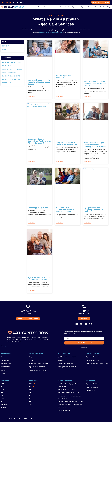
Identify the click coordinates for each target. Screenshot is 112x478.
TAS (2, 398)
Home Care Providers (92, 360)
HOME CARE (6, 66)
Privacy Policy (92, 418)
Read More (31, 96)
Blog (30, 357)
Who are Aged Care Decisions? (64, 77)
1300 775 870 (20, 2)
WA (2, 395)
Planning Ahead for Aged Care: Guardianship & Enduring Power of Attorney (95, 144)
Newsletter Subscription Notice (84, 347)
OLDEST (5, 49)
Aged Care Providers (92, 357)
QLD (2, 389)
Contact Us (59, 32)
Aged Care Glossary (64, 410)
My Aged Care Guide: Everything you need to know (93, 210)
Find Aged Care (5, 360)
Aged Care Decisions (92, 384)
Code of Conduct (104, 418)
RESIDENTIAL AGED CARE (11, 79)
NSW (2, 383)
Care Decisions (90, 390)
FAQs (31, 360)
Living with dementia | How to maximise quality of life (66, 143)
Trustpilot (3, 346)
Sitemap (109, 418)
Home (2, 357)
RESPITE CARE (7, 83)
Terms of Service (98, 418)
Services (3, 407)
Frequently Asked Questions (47, 32)
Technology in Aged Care (38, 208)
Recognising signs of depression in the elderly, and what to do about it (39, 141)
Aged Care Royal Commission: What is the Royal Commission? (66, 209)
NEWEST (5, 46)
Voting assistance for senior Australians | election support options (39, 82)
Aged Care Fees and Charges (67, 357)
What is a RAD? (62, 360)
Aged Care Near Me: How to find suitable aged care (39, 278)
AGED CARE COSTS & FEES (12, 69)
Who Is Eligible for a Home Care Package (70, 401)
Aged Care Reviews (92, 387)
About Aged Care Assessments (67, 367)
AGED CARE (33, 380)
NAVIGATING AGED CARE (11, 76)
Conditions (4, 404)
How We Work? (5, 367)
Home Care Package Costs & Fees (68, 392)
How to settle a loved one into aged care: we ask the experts (95, 83)
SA (2, 392)
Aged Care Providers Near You (38, 367)
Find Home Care (6, 363)
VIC (2, 386)
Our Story (4, 370)
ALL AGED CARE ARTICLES (11, 62)
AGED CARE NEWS (9, 72)
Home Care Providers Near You (38, 363)
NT (2, 401)
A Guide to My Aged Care (65, 363)
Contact (3, 373)
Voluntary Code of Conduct (37, 370)
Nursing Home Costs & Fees (66, 389)
